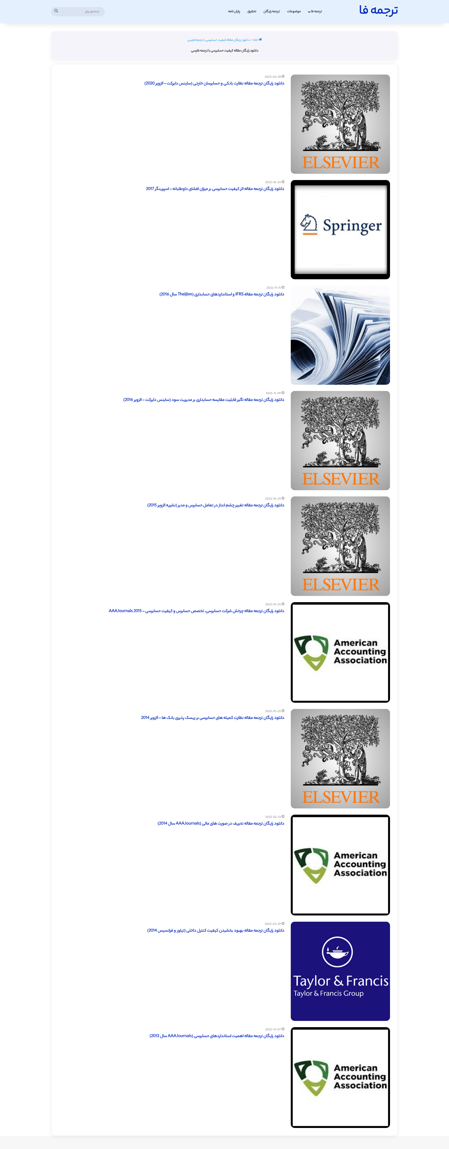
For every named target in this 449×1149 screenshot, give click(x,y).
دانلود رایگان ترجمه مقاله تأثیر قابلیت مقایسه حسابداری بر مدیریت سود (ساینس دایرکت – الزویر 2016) (203, 400)
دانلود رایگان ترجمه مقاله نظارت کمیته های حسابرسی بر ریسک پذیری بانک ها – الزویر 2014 (212, 718)
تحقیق (251, 11)
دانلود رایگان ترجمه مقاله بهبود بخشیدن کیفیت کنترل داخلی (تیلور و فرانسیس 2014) (215, 931)
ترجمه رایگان (271, 11)
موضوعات (294, 11)
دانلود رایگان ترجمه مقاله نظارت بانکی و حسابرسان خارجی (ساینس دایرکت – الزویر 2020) (214, 84)
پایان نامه (234, 11)
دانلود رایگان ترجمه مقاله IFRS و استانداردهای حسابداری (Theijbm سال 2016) (222, 294)
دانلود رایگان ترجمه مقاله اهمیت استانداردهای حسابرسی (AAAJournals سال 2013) (217, 1036)
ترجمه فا (316, 11)
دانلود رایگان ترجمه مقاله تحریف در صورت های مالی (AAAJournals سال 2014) (221, 824)
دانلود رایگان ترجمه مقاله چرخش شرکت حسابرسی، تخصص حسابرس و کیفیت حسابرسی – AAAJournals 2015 (196, 611)
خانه (256, 40)
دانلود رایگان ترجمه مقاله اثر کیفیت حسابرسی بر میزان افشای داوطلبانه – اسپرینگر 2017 (215, 189)
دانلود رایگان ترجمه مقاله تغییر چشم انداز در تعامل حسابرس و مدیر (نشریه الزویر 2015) (215, 505)
